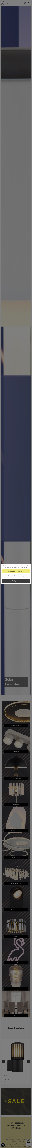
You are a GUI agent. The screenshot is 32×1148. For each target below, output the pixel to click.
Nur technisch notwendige (16, 576)
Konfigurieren (16, 581)
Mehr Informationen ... (23, 567)
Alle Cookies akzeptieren (16, 571)
